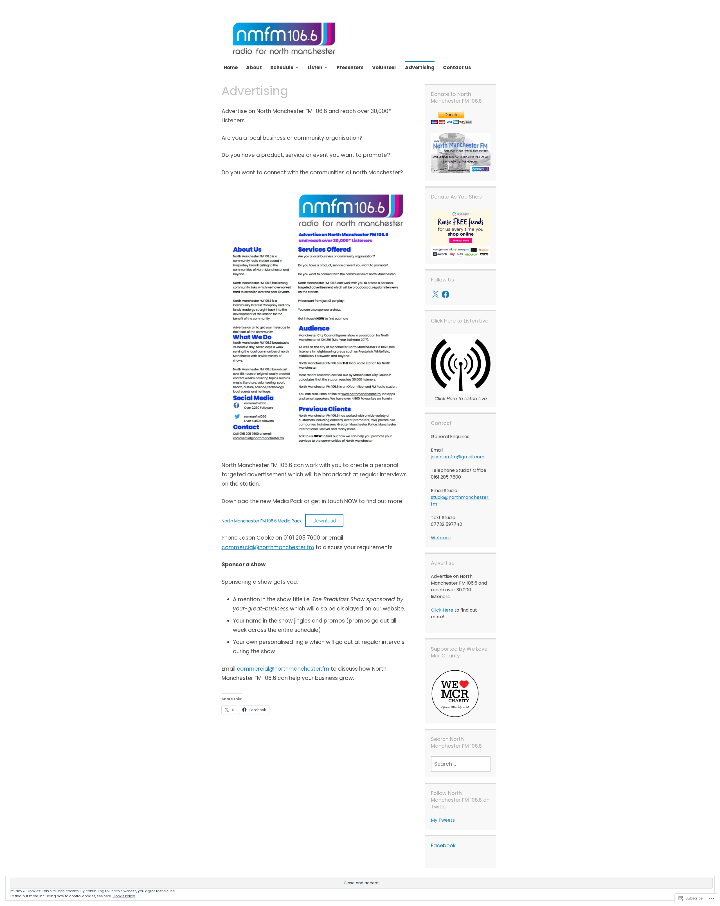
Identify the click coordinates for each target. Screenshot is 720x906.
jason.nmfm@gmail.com (457, 457)
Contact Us (457, 67)
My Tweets (443, 820)
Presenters (350, 67)
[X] (435, 294)
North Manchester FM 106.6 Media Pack (262, 521)
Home (231, 67)
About (254, 67)
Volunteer (384, 67)
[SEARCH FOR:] (460, 764)
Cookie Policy (123, 896)
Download (324, 520)
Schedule (281, 67)
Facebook (443, 845)
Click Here (442, 610)
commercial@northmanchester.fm (268, 547)
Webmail (441, 538)
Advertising (420, 67)
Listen (315, 67)
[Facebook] (445, 294)
